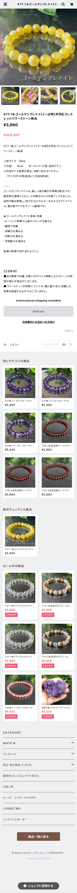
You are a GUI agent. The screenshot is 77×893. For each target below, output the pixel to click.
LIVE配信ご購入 (12, 808)
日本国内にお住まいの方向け (38, 321)
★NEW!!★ (9, 743)
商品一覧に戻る (38, 836)
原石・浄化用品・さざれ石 (17, 764)
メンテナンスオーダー (15, 819)
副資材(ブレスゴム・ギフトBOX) (21, 775)
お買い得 (8, 786)
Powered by (34, 858)
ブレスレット (9, 753)
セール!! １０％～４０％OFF (19, 797)
